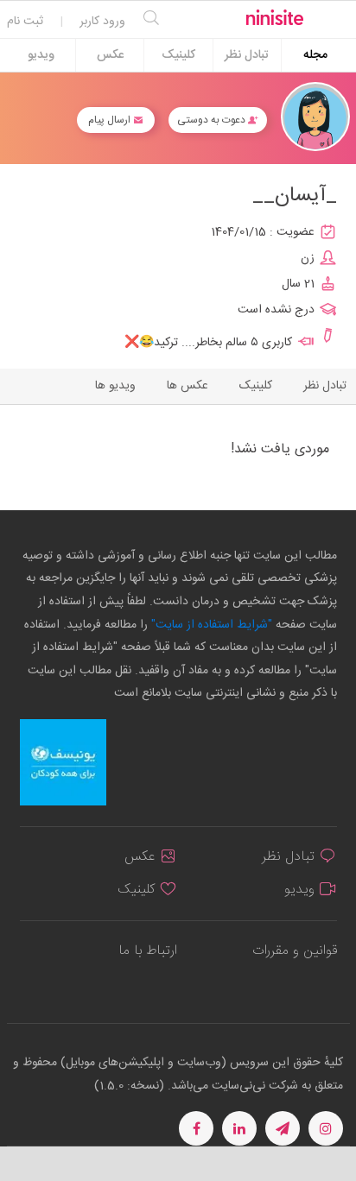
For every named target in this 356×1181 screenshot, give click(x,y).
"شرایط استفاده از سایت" (210, 625)
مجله (315, 55)
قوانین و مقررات (294, 951)
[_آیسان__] (315, 117)
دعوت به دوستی (212, 120)
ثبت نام (25, 21)
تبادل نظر (247, 55)
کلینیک (178, 55)
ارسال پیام (110, 120)
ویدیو (41, 55)
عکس (110, 55)
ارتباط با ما (147, 951)
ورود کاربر (102, 21)
